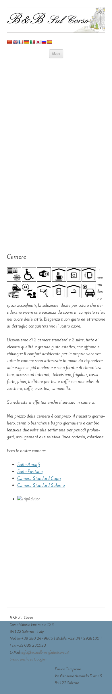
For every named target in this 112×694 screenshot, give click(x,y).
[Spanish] (49, 41)
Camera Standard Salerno (41, 485)
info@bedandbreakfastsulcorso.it (45, 652)
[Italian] (32, 41)
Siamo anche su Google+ (28, 659)
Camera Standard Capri (39, 478)
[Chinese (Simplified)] (9, 41)
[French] (21, 41)
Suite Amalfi (28, 464)
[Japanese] (38, 41)
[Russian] (44, 41)
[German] (26, 41)
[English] (15, 41)
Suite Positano (30, 471)
